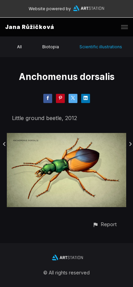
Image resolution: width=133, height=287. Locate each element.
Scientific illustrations (100, 46)
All (19, 46)
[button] (104, 224)
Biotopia (50, 46)
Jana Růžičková (29, 26)
